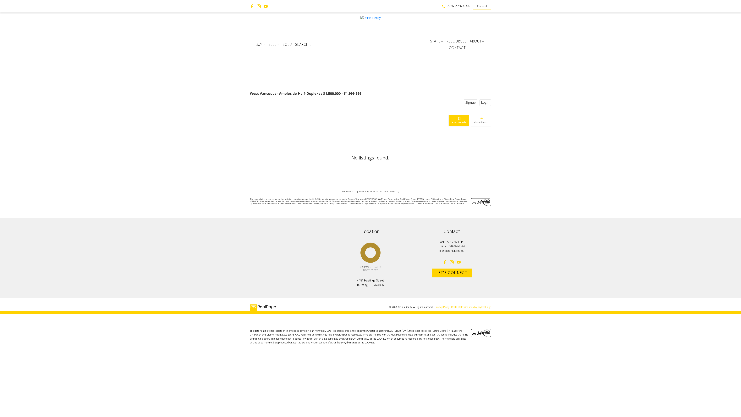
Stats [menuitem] (435, 41)
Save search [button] (459, 122)
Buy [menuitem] (259, 45)
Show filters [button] (481, 122)
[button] (456, 6)
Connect (482, 6)
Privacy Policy (442, 307)
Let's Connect (451, 273)
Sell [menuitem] (272, 45)
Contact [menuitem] (457, 48)
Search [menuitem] (302, 45)
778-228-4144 (458, 6)
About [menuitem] (475, 41)
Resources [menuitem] (456, 41)
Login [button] (485, 102)
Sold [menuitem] (287, 45)
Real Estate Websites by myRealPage (471, 307)
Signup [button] (470, 102)
